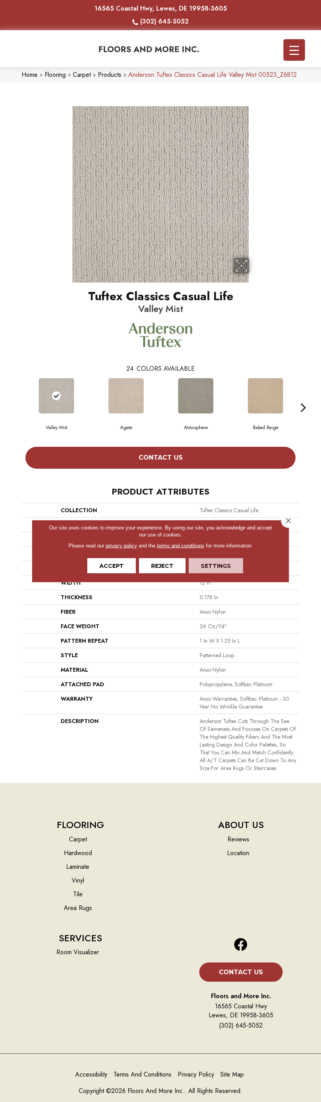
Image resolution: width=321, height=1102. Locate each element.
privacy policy (121, 546)
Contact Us (161, 457)
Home (30, 74)
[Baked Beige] (265, 395)
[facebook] (240, 945)
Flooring (55, 74)
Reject (162, 565)
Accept (111, 565)
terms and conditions (180, 546)
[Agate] (126, 395)
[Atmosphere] (196, 395)
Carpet (82, 74)
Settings (216, 565)
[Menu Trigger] (294, 50)
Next (303, 395)
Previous (17, 395)
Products (109, 74)
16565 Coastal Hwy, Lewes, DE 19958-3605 (160, 8)
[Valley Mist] (56, 395)
